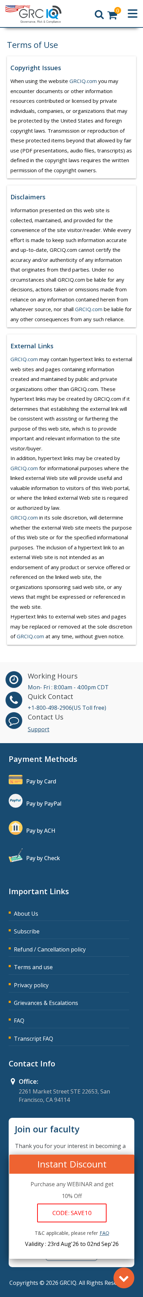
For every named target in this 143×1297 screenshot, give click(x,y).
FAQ (19, 1020)
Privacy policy (31, 985)
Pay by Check (43, 858)
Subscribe (27, 931)
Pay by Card (41, 781)
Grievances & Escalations (46, 1003)
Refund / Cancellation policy (50, 949)
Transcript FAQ (33, 1038)
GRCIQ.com (83, 80)
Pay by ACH (41, 830)
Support (38, 729)
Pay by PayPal (43, 803)
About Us (26, 913)
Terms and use (33, 967)
